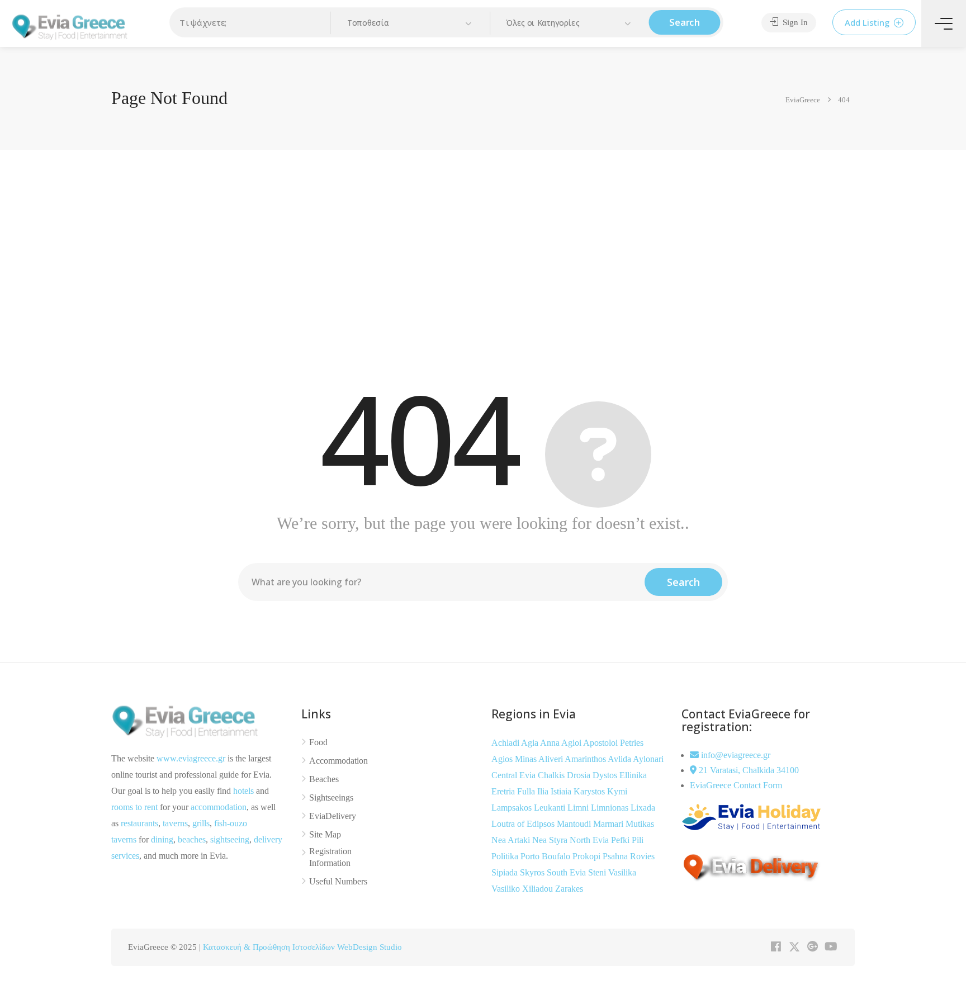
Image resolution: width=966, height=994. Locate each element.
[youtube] (831, 947)
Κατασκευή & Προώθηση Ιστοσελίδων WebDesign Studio (302, 947)
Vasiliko (506, 888)
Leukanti (550, 807)
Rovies (642, 856)
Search (684, 22)
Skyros (533, 872)
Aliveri (551, 759)
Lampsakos (512, 807)
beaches (192, 839)
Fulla (527, 791)
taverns (175, 823)
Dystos (606, 775)
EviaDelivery (332, 816)
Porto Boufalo (546, 856)
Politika (505, 856)
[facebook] (776, 947)
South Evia (567, 872)
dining (162, 839)
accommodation (219, 807)
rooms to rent (134, 807)
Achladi (506, 742)
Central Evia (514, 775)
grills (201, 823)
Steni (598, 872)
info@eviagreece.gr (734, 755)
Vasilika (622, 872)
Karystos (590, 791)
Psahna (616, 856)
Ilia (544, 791)
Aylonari (648, 759)
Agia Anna (541, 742)
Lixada (643, 807)
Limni (579, 807)
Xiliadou (538, 888)
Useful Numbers (338, 881)
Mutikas (640, 824)
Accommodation (338, 760)
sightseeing (229, 839)
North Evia (590, 840)
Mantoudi (575, 824)
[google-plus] (813, 947)
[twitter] (794, 947)
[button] (410, 23)
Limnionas (611, 807)
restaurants (139, 823)
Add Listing (868, 22)
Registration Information (330, 857)
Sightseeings (331, 797)
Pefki (621, 840)
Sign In (794, 22)
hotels (243, 791)
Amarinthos (586, 759)
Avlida (620, 759)
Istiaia (562, 791)
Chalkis (552, 775)
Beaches (324, 779)
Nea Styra (551, 840)
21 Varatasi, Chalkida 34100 (748, 770)
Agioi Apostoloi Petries (602, 742)
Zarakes (569, 888)
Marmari (609, 824)
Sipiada (505, 872)
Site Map (325, 834)
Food (318, 742)
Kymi (617, 791)
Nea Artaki (511, 840)
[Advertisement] (483, 259)
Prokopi (587, 856)
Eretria (504, 791)
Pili (637, 840)
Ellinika (633, 775)
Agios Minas (514, 759)
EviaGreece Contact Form (736, 785)
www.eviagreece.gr (191, 758)
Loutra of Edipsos (524, 824)
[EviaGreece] (70, 26)
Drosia (580, 775)
